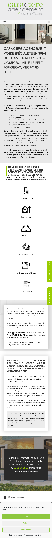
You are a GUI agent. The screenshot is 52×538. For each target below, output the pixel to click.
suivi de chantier (18, 106)
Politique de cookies (16, 535)
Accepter (26, 516)
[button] (26, 497)
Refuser (26, 523)
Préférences (26, 530)
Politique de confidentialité (33, 535)
